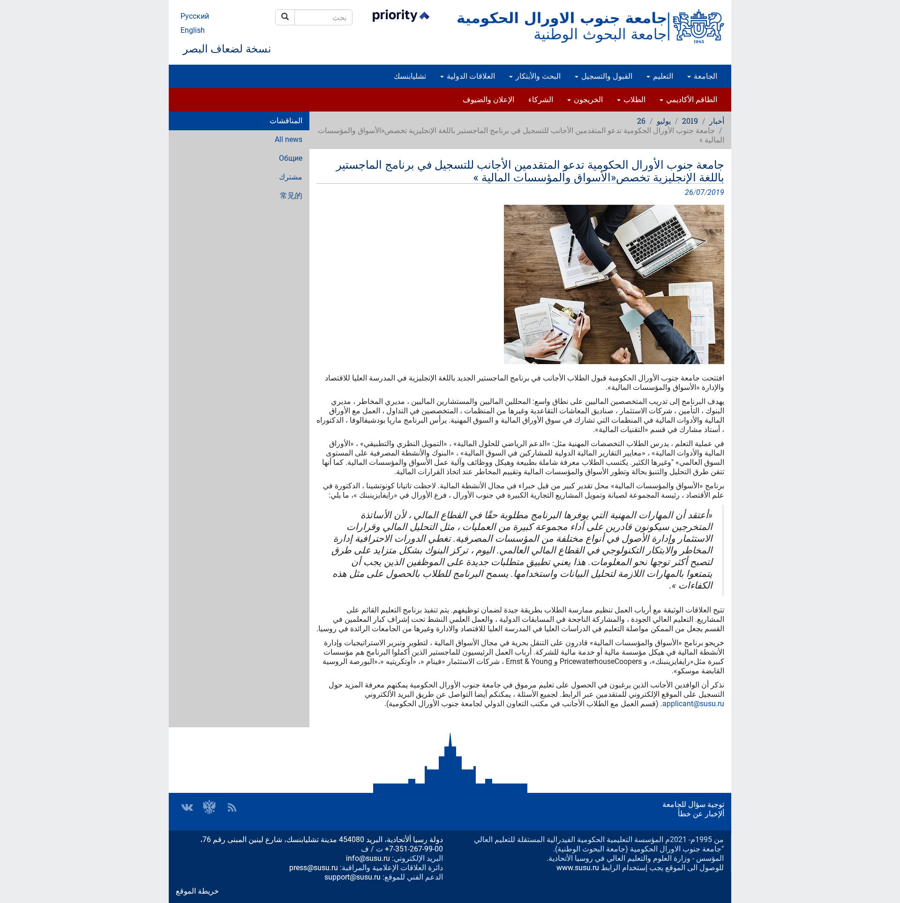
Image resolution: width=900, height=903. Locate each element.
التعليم (662, 76)
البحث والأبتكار (537, 76)
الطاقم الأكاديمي (690, 99)
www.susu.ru (577, 867)
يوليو (664, 121)
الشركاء (540, 99)
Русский (194, 16)
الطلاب (633, 99)
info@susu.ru (368, 858)
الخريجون (587, 99)
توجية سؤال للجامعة (693, 804)
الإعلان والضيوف (488, 99)
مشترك (290, 176)
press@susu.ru (313, 867)
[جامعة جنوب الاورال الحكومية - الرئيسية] (590, 26)
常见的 (291, 195)
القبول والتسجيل (605, 76)
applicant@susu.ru (693, 703)
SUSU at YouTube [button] (209, 807)
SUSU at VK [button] (187, 807)
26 (641, 121)
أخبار (716, 121)
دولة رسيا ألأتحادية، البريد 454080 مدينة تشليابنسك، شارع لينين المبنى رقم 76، (321, 839)
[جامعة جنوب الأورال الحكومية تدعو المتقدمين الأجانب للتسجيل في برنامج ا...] (520, 284)
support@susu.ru (352, 877)
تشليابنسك (410, 76)
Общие (290, 158)
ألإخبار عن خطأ (701, 813)
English (192, 30)
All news (288, 139)
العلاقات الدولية (470, 76)
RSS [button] (232, 807)
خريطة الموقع (197, 891)
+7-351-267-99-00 (414, 848)
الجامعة (704, 76)
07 (700, 192)
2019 (690, 121)
